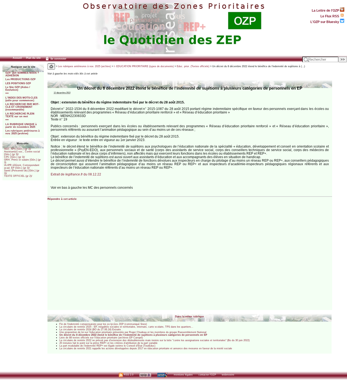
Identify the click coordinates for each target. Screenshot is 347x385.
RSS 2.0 (128, 374)
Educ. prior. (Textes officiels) (193, 66)
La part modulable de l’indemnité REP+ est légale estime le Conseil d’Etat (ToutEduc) (107, 345)
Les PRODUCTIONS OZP (20, 79)
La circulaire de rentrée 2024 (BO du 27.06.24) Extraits (90, 329)
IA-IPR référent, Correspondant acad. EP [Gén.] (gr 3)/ (21, 166)
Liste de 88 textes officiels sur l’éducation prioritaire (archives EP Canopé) (101, 337)
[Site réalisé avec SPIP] (145, 374)
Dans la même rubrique (189, 316)
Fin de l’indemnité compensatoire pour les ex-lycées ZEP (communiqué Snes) (103, 324)
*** (7, 93)
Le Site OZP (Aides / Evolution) (17, 88)
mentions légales (183, 374)
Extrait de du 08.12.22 (76, 174)
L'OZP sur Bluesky (325, 22)
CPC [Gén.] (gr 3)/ (14, 157)
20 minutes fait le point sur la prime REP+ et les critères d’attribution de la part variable (108, 343)
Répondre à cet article (62, 198)
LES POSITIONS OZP (18, 83)
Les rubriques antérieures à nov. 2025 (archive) (22, 132)
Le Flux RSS (330, 16)
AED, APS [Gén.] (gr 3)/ (17, 149)
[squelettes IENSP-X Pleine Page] (162, 374)
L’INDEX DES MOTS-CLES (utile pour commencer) (21, 99)
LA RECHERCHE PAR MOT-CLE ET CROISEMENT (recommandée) (22, 107)
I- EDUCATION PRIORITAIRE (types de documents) (144, 66)
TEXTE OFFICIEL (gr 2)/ (18, 176)
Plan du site (33, 58)
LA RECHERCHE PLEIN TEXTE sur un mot (19, 115)
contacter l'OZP (207, 374)
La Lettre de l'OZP (326, 10)
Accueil (17, 58)
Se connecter (58, 58)
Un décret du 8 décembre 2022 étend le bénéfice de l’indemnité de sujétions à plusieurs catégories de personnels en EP (133, 335)
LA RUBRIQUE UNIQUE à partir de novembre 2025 (21, 125)
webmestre (228, 374)
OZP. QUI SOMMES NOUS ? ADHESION (22, 74)
